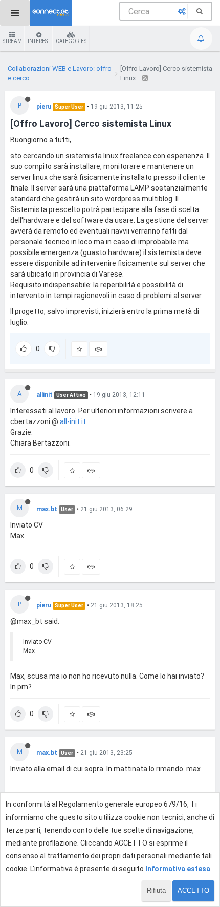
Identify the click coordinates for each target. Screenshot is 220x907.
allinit (44, 394)
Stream (12, 41)
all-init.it (73, 421)
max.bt (46, 509)
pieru (43, 106)
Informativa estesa (177, 868)
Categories (71, 41)
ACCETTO (193, 890)
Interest (39, 41)
